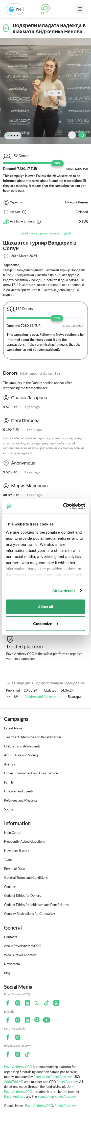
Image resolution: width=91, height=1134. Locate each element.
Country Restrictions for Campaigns (30, 914)
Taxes (8, 859)
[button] (8, 135)
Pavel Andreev (67, 1082)
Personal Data (14, 869)
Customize (42, 623)
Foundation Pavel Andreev (53, 1077)
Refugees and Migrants (20, 800)
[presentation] (72, 135)
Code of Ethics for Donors (22, 895)
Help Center (13, 832)
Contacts (10, 937)
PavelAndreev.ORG (18, 1067)
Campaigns (22, 683)
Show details (63, 590)
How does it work (16, 851)
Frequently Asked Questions (24, 841)
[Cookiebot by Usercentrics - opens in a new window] (64, 506)
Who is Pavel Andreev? (20, 955)
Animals (10, 764)
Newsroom (12, 964)
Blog (7, 973)
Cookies (10, 887)
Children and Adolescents (43, 697)
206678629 (13, 1082)
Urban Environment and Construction (31, 773)
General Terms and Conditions (26, 877)
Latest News (13, 728)
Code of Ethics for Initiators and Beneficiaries (36, 905)
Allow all (45, 607)
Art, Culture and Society (21, 755)
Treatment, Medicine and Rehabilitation (32, 737)
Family (9, 782)
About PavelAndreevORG (22, 946)
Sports (8, 809)
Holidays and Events (19, 791)
